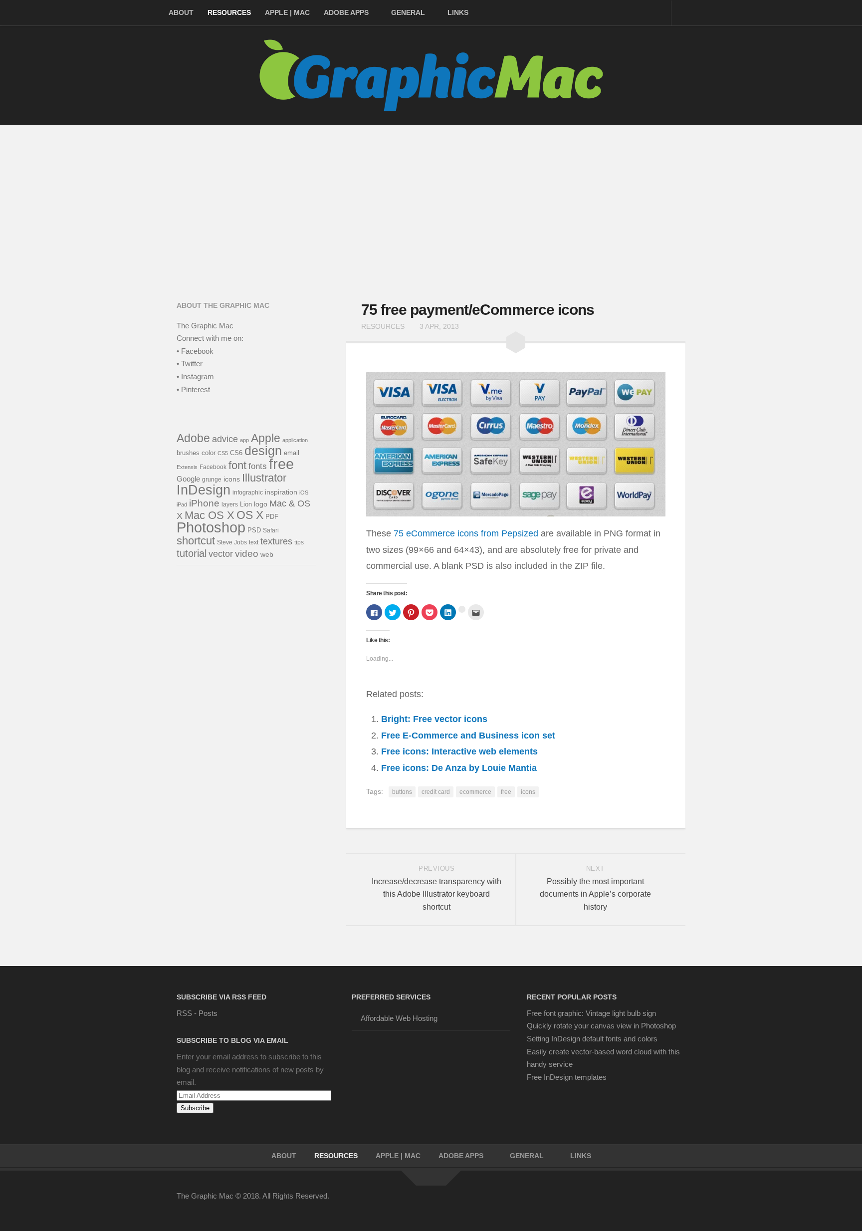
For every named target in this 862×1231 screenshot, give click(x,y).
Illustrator (264, 478)
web (266, 554)
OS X (249, 514)
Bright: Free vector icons (434, 719)
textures (276, 541)
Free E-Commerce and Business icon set (468, 735)
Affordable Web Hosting (399, 1018)
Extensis (187, 467)
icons (528, 791)
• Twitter (190, 363)
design (263, 451)
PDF (271, 516)
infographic (247, 492)
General (408, 12)
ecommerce (475, 791)
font (237, 465)
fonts (257, 466)
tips (299, 542)
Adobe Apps (346, 12)
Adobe (193, 438)
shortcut (196, 540)
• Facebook (195, 351)
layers (229, 504)
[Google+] (642, 1203)
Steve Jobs (232, 542)
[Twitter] (607, 1203)
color (209, 453)
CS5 (222, 453)
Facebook (213, 467)
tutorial (192, 553)
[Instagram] (660, 1203)
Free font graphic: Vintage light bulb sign (591, 1013)
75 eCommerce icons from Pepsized (466, 533)
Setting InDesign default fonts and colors (592, 1038)
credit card (436, 791)
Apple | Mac (287, 12)
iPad (182, 504)
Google (188, 479)
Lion (246, 504)
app (244, 440)
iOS (303, 492)
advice (225, 439)
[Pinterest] (625, 1203)
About (181, 12)
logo (260, 504)
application (295, 440)
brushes (188, 453)
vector (221, 554)
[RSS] (678, 1203)
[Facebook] (589, 1203)
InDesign (203, 490)
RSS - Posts (197, 1013)
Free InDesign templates (567, 1077)
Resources (229, 12)
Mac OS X (209, 515)
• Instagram (195, 376)
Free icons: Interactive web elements (459, 751)
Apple (265, 438)
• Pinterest (193, 389)
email (291, 453)
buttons (402, 791)
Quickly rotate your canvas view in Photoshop (601, 1025)
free (506, 791)
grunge (211, 479)
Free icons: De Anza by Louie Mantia (459, 768)
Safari (271, 530)
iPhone (204, 503)
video (246, 553)
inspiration (281, 492)
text (253, 542)
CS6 (236, 453)
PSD (254, 530)
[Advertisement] (431, 199)
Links (457, 12)
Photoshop (211, 527)
